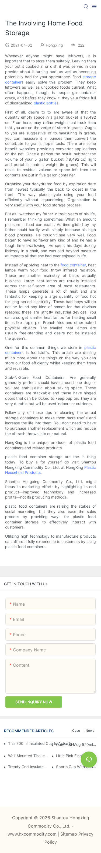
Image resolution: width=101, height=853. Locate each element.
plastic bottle (45, 103)
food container (73, 265)
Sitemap (69, 834)
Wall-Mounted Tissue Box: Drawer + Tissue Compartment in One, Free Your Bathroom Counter (28, 755)
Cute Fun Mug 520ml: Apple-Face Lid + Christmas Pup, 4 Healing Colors (76, 744)
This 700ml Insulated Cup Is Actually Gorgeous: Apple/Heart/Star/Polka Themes (42, 743)
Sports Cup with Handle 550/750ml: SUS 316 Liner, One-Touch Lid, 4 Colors (76, 766)
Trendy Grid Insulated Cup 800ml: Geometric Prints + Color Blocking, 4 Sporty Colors (28, 766)
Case (76, 731)
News (90, 731)
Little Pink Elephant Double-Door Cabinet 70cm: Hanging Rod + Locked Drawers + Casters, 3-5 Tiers (76, 755)
